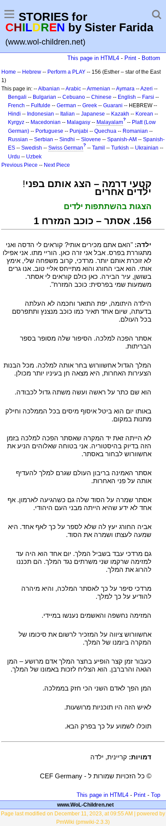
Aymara (125, 89)
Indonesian (40, 114)
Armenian (98, 89)
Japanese (93, 114)
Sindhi (67, 139)
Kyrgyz (16, 122)
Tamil (98, 148)
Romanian (135, 131)
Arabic (73, 89)
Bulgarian (44, 97)
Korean (144, 114)
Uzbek (34, 157)
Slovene (91, 139)
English (127, 97)
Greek (89, 105)
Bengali (17, 97)
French (16, 105)
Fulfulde (40, 105)
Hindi (14, 114)
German (66, 105)
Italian (67, 114)
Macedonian (46, 122)
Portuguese (49, 131)
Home (8, 72)
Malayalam (110, 122)
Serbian (43, 139)
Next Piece (57, 165)
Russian (18, 139)
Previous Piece (19, 165)
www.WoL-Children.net (85, 805)
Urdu (14, 157)
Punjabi (78, 131)
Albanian (49, 89)
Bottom (151, 58)
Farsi (148, 97)
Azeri (146, 89)
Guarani (113, 105)
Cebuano (73, 97)
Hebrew (31, 72)
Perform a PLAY (66, 72)
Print (130, 58)
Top (155, 795)
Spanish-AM (122, 139)
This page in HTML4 (93, 58)
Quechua (105, 131)
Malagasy (78, 122)
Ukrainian (146, 148)
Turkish (120, 148)
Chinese (101, 97)
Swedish (31, 148)
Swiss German (65, 148)
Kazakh (120, 114)
